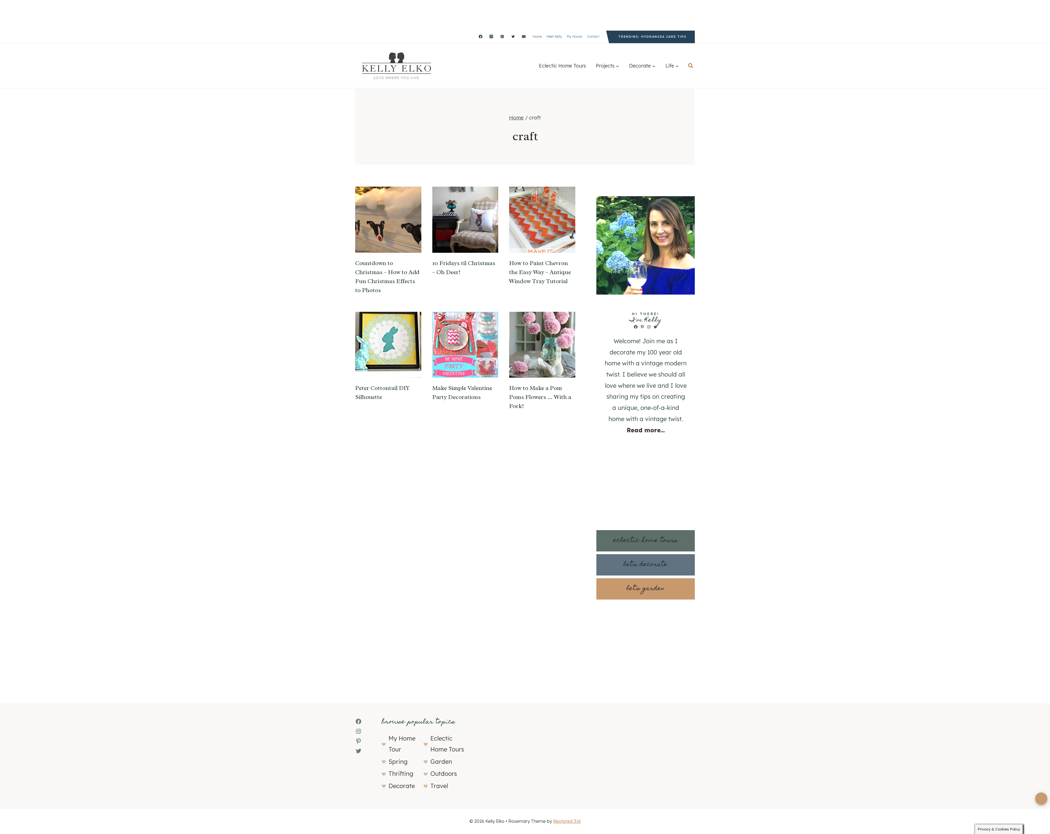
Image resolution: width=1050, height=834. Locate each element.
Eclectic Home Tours (562, 66)
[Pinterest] (502, 36)
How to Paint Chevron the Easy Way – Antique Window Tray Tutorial (540, 272)
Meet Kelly (554, 36)
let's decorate (645, 565)
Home (537, 36)
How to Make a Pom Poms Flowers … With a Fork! (540, 397)
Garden (441, 761)
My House (574, 36)
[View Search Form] (691, 66)
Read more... (646, 430)
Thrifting (401, 773)
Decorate (402, 786)
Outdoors (443, 773)
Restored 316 (567, 821)
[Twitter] (513, 36)
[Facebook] (480, 36)
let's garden (645, 589)
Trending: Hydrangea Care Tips (652, 37)
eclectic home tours (645, 541)
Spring (398, 761)
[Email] (523, 36)
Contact (593, 36)
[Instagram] (491, 36)
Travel (439, 786)
